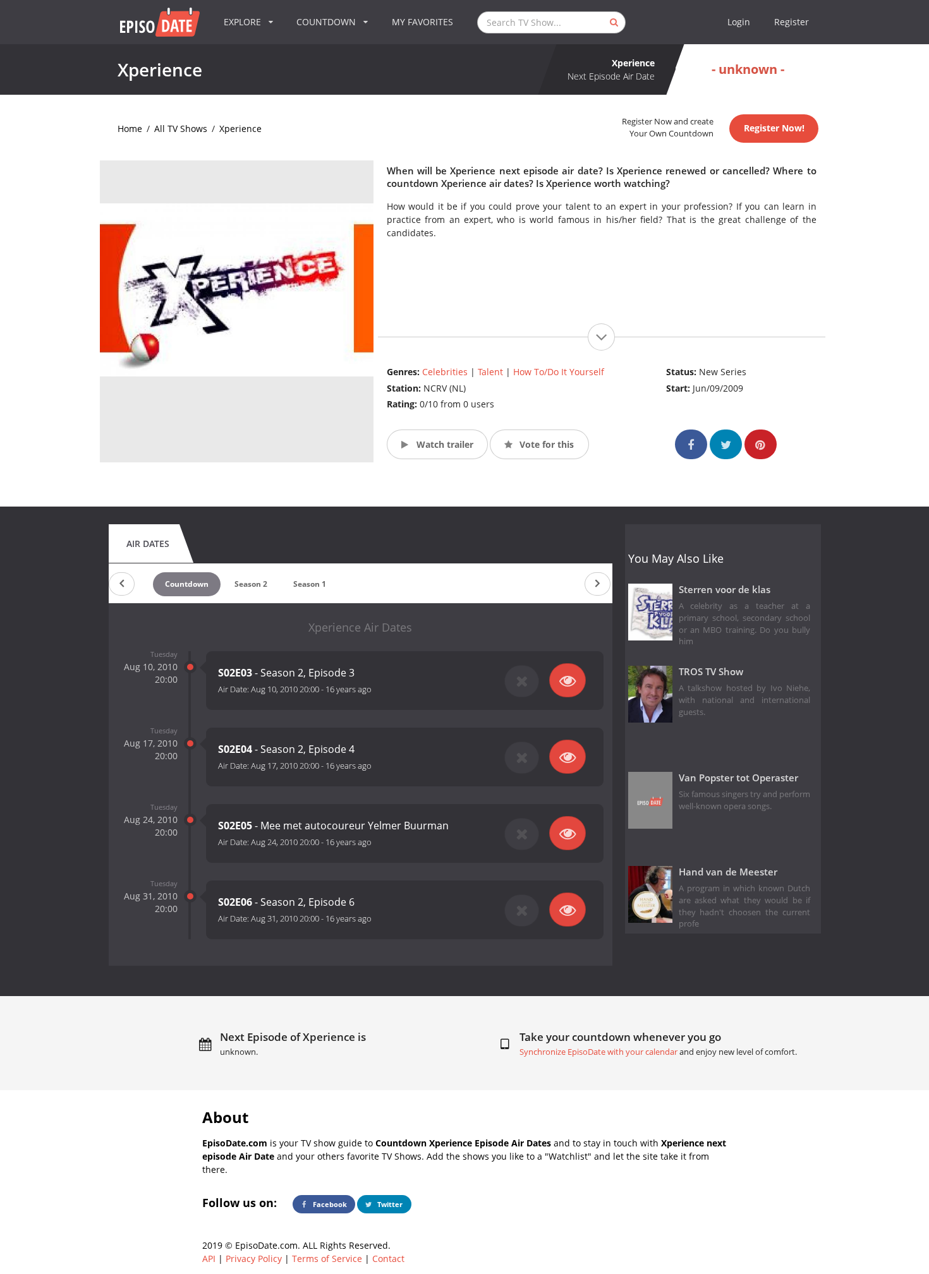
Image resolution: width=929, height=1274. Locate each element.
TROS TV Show (711, 672)
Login (738, 22)
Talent (490, 372)
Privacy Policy (254, 1259)
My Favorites (422, 22)
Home (130, 129)
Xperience (240, 129)
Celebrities (445, 372)
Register (791, 22)
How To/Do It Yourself (558, 372)
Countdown (187, 584)
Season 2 (250, 584)
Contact (388, 1259)
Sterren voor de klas (724, 590)
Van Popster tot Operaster (738, 778)
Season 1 (309, 584)
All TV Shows (180, 129)
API (209, 1259)
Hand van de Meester (728, 872)
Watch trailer (443, 444)
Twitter (389, 1204)
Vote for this (545, 444)
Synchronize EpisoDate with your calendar (598, 1052)
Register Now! (774, 128)
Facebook (329, 1204)
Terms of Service (327, 1259)
